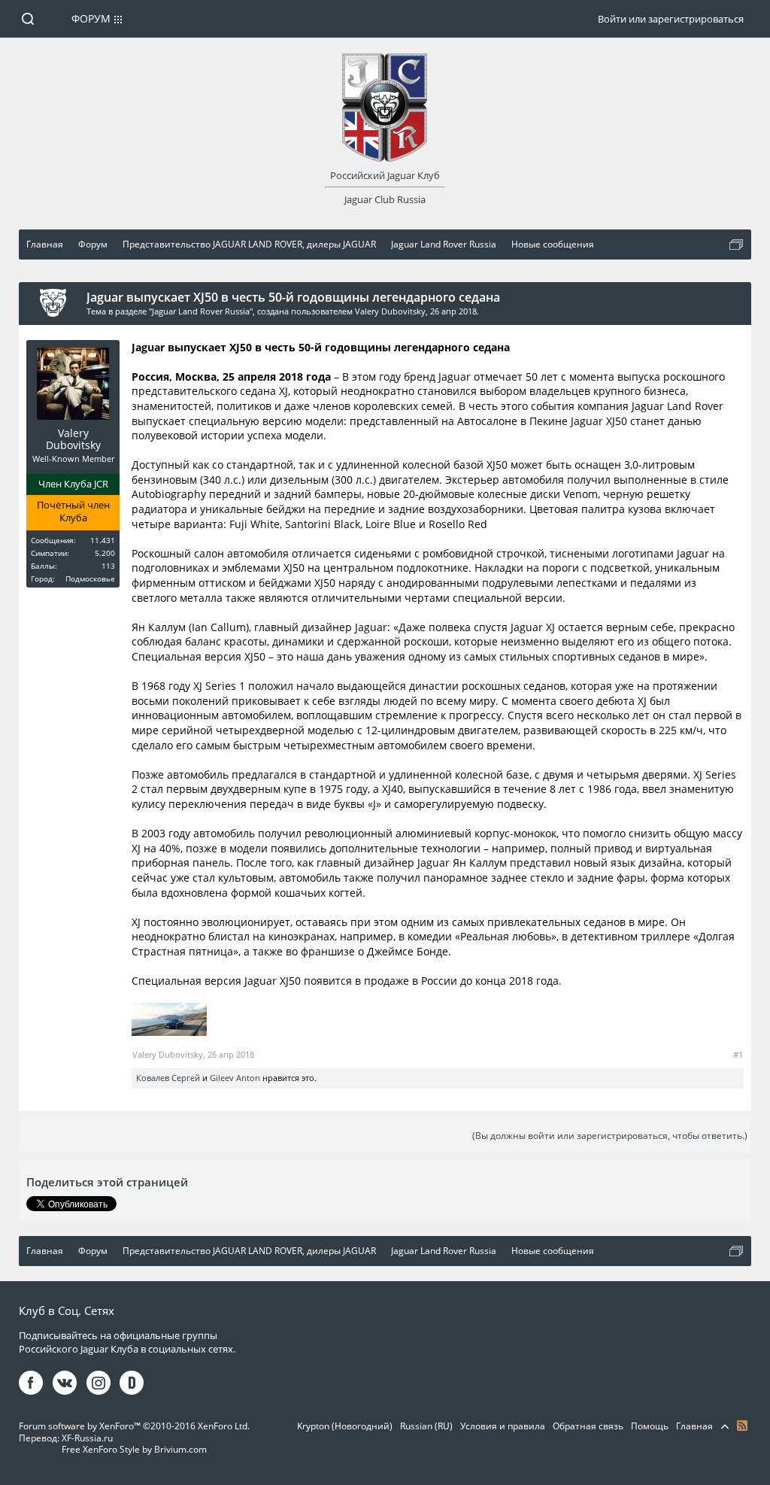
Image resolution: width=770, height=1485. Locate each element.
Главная (694, 1426)
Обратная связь (588, 1426)
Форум (91, 18)
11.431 (102, 540)
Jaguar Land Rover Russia (201, 311)
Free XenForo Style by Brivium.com (134, 1449)
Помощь (649, 1426)
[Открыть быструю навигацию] (736, 244)
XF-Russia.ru (87, 1438)
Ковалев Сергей (168, 1077)
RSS (742, 1425)
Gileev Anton (235, 1077)
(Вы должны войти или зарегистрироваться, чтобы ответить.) (609, 1135)
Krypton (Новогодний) (345, 1426)
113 (108, 565)
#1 (738, 1054)
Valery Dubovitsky (390, 311)
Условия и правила (502, 1426)
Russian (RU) (426, 1426)
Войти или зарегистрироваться (671, 19)
